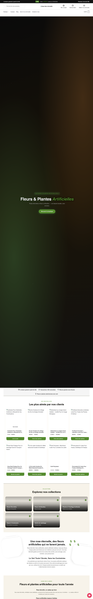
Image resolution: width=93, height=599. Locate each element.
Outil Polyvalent (55, 466)
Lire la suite (15, 438)
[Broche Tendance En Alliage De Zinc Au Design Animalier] (37, 418)
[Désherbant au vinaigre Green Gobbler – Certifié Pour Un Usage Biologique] (58, 418)
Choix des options (36, 438)
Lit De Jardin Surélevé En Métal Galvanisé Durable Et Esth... (36, 467)
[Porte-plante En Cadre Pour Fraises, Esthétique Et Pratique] (80, 454)
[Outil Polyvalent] (58, 454)
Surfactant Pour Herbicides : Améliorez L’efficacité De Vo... (15, 431)
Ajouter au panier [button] (15, 474)
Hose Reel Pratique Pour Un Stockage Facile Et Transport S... (14, 467)
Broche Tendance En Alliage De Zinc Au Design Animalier (36, 431)
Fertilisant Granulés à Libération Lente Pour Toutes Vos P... (79, 431)
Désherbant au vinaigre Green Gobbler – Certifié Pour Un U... (58, 431)
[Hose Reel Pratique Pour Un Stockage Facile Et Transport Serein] (15, 454)
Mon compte (64, 7)
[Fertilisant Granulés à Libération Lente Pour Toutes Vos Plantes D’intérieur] (80, 418)
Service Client (73, 7)
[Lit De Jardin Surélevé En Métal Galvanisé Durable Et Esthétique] (37, 454)
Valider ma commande (84, 7)
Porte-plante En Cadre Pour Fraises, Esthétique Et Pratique (79, 467)
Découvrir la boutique (47, 211)
